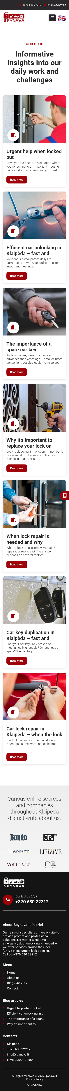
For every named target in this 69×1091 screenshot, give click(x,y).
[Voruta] (19, 865)
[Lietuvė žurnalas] (50, 851)
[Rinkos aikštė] (50, 865)
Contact (12, 988)
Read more (16, 179)
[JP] (50, 838)
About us (13, 978)
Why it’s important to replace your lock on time (20, 1024)
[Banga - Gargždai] (19, 838)
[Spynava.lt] (14, 887)
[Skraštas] (19, 851)
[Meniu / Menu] (52, 17)
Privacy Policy (34, 1079)
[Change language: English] (62, 20)
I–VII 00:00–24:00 (19, 1060)
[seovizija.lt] (34, 1085)
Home (10, 972)
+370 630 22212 (18, 1049)
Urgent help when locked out (22, 1008)
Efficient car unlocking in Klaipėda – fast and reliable (22, 1013)
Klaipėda (12, 1044)
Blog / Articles (16, 983)
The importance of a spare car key (23, 1019)
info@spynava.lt (17, 1054)
